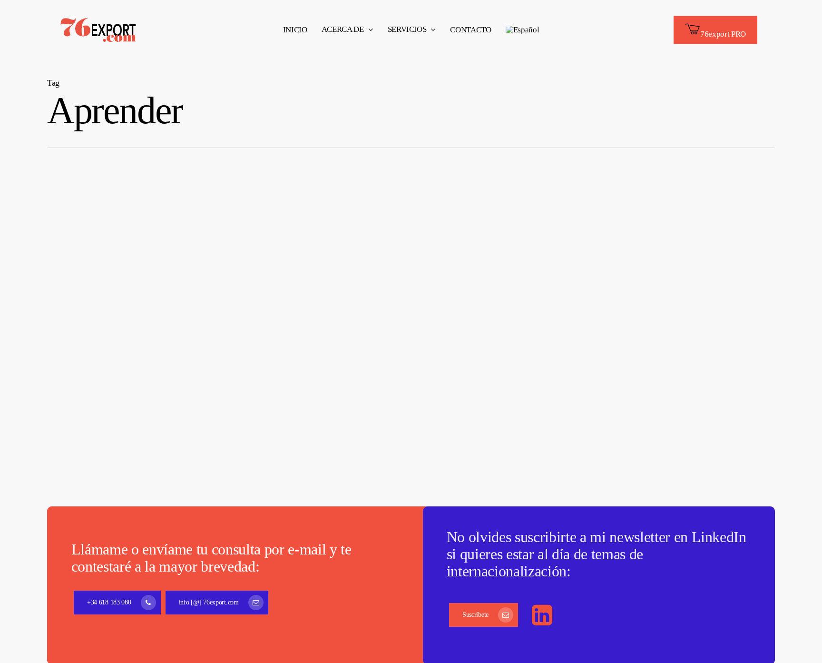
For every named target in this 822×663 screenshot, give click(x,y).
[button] (117, 602)
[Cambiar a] (522, 30)
